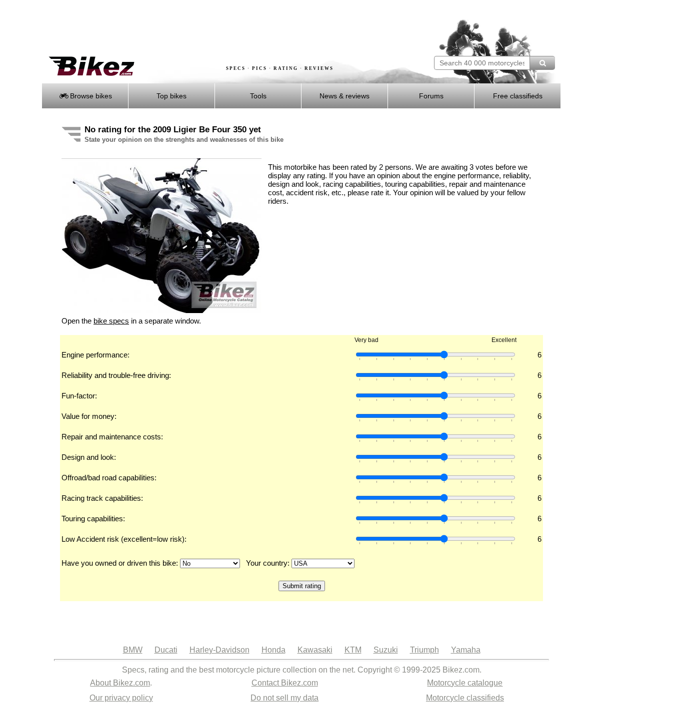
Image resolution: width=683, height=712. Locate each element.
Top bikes (171, 96)
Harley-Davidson (220, 650)
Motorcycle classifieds (465, 698)
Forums (431, 96)
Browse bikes (90, 96)
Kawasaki (315, 650)
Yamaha (465, 650)
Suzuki (386, 650)
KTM (353, 650)
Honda (274, 650)
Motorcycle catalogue (464, 683)
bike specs (111, 321)
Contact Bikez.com (285, 683)
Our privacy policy (121, 698)
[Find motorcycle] (542, 63)
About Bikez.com (120, 683)
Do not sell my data (284, 698)
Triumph (424, 650)
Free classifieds (517, 96)
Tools (258, 96)
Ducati (166, 650)
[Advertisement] (224, 28)
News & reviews (345, 96)
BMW (132, 650)
